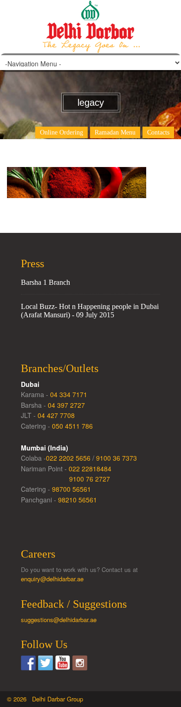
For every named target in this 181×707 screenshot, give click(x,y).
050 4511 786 (72, 426)
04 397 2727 (66, 405)
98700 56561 (71, 489)
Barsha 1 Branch (45, 282)
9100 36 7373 (116, 458)
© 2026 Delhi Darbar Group (45, 698)
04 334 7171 (68, 394)
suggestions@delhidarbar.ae (59, 619)
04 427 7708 (56, 415)
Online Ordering (61, 132)
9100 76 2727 (89, 478)
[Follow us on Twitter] (45, 663)
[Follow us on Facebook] (28, 663)
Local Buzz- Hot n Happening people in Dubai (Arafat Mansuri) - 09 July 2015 (90, 310)
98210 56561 (77, 499)
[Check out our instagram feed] (79, 663)
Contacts (158, 132)
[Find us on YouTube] (62, 663)
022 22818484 (90, 468)
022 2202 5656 (68, 458)
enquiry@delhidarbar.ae (52, 578)
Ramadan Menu (115, 132)
